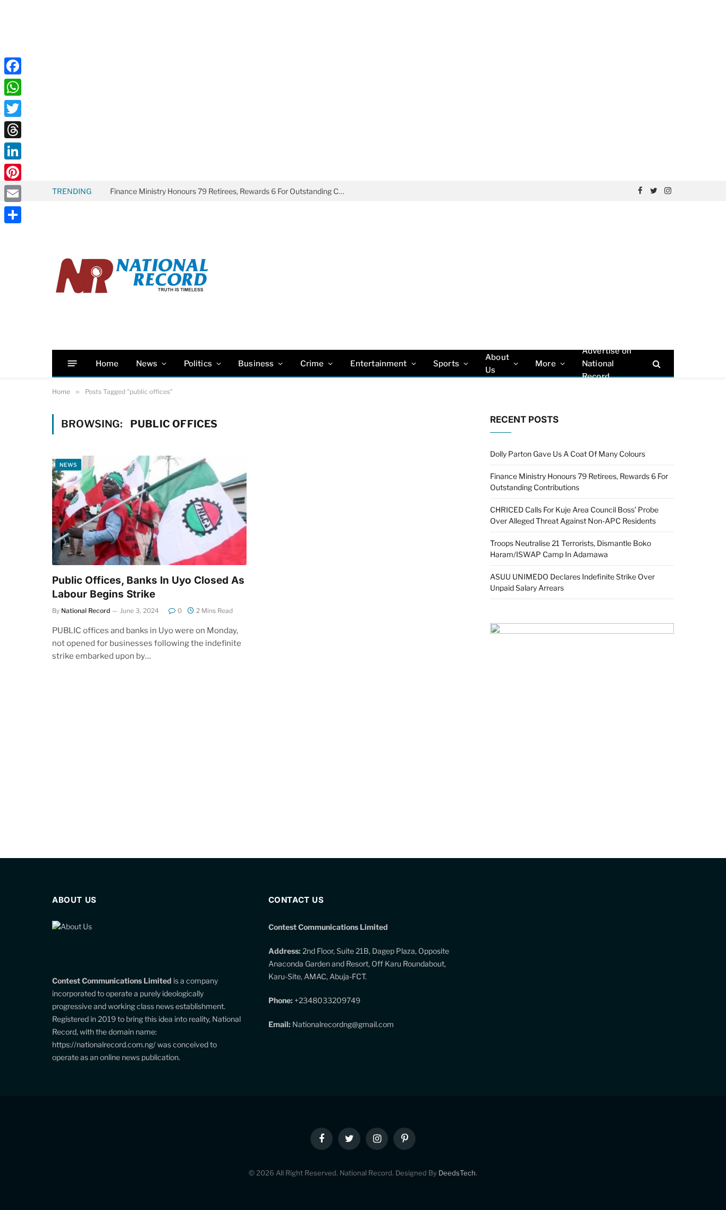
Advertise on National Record (606, 363)
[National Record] (132, 275)
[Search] (656, 363)
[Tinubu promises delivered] (582, 630)
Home (107, 363)
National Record (85, 611)
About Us (497, 363)
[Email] (12, 193)
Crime (312, 363)
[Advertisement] (363, 90)
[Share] (12, 214)
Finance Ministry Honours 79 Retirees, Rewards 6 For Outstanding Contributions (229, 191)
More (545, 363)
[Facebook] (12, 66)
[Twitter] (12, 108)
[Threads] (12, 129)
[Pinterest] (12, 172)
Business (256, 363)
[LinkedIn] (12, 151)
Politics (198, 363)
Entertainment (378, 363)
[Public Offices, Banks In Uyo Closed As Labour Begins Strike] (149, 510)
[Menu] (72, 363)
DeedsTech (457, 1173)
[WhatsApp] (12, 87)
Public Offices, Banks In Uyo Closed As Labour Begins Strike (148, 587)
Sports (446, 363)
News (147, 363)
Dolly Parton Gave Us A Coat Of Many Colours (567, 453)
